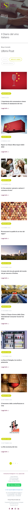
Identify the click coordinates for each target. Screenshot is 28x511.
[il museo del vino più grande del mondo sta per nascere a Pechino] (14, 252)
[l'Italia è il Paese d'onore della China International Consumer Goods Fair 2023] (14, 294)
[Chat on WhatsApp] (14, 484)
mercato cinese (15, 59)
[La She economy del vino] (14, 426)
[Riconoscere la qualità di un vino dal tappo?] (14, 211)
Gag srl (16, 505)
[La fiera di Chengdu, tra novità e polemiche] (14, 340)
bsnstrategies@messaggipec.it (15, 492)
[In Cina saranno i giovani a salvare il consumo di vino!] (14, 168)
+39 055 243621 (14, 479)
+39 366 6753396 (16, 481)
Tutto (5, 59)
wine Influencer (8, 63)
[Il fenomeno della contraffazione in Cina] (14, 383)
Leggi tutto (4, 108)
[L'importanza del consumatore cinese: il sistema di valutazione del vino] (14, 81)
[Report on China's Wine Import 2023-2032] (14, 124)
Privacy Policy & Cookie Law (14, 499)
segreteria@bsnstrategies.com (16, 489)
